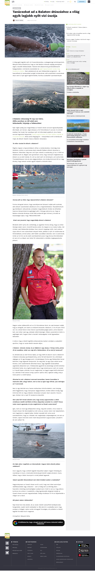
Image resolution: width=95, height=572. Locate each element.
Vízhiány (47, 1)
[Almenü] (13, 1)
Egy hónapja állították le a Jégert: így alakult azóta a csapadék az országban (78, 88)
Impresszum (59, 553)
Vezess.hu (30, 550)
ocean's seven (50, 5)
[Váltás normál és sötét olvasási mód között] (75, 2)
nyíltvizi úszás (39, 5)
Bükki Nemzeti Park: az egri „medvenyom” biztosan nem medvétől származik (78, 112)
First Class (30, 553)
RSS (57, 544)
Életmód (17, 8)
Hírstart (29, 547)
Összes (74, 47)
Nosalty (29, 556)
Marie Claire (43, 556)
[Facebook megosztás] (6, 61)
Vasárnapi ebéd (60, 1)
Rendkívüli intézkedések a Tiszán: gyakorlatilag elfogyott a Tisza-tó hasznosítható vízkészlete (77, 135)
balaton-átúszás (18, 5)
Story (41, 544)
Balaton (16, 553)
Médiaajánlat (59, 562)
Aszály (52, 1)
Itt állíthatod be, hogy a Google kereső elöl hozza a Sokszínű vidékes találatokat (40, 523)
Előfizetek (81, 1)
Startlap (29, 544)
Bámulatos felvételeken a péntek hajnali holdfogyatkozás (76, 160)
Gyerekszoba (43, 547)
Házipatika (30, 559)
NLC (41, 550)
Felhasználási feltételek (62, 556)
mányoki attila (29, 5)
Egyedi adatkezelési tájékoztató (64, 559)
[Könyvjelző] (6, 70)
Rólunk (58, 550)
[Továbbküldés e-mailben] (6, 65)
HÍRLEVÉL (58, 547)
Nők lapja (42, 553)
